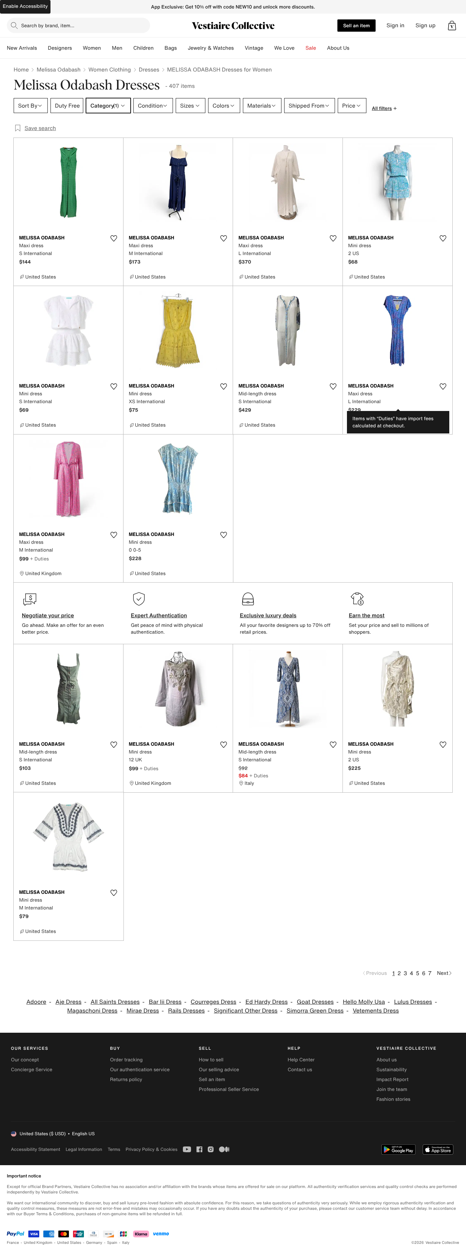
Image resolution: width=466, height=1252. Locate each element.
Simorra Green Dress (315, 1011)
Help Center (301, 1059)
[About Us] (355, 48)
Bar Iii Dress (165, 1002)
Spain (112, 1242)
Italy (126, 1242)
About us (387, 1059)
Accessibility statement (35, 1149)
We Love (284, 48)
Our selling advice (219, 1069)
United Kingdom (38, 1242)
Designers (60, 48)
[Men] (128, 48)
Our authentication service (140, 1069)
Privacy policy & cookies (151, 1149)
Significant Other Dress (245, 1011)
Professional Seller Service (229, 1089)
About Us (338, 48)
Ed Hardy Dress (266, 1002)
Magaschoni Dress (92, 1011)
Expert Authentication (159, 615)
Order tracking (126, 1059)
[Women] (106, 48)
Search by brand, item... (47, 25)
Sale (311, 48)
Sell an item (356, 25)
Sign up (426, 25)
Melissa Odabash (59, 69)
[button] (452, 25)
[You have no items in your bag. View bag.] (452, 25)
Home (21, 69)
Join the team (392, 1089)
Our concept (25, 1059)
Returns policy (126, 1079)
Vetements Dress (376, 1011)
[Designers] (77, 48)
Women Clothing (109, 69)
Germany (94, 1242)
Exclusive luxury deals (268, 615)
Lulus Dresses (413, 1002)
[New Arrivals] (42, 48)
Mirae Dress (143, 1011)
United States (69, 1242)
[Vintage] (269, 48)
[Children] (159, 48)
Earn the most (367, 615)
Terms (113, 1149)
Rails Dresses (186, 1011)
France (13, 1242)
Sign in (396, 25)
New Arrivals (22, 48)
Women (92, 48)
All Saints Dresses (115, 1002)
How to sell (211, 1059)
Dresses (149, 69)
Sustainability (392, 1069)
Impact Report (393, 1079)
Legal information (83, 1149)
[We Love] (300, 48)
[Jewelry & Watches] (239, 48)
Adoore (36, 1002)
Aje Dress (68, 1002)
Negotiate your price (48, 615)
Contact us (300, 1069)
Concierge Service (31, 1069)
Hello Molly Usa (364, 1002)
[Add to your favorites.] (114, 238)
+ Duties (39, 558)
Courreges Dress (213, 1002)
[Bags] (182, 48)
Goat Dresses (315, 1002)
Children (143, 48)
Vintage (254, 48)
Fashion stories (393, 1099)
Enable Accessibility (25, 6)
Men (117, 48)
